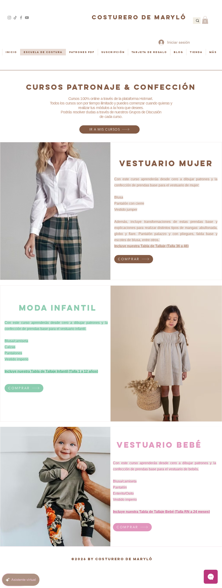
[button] (205, 20)
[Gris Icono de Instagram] (9, 17)
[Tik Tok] (15, 17)
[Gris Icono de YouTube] (26, 17)
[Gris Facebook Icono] (21, 17)
